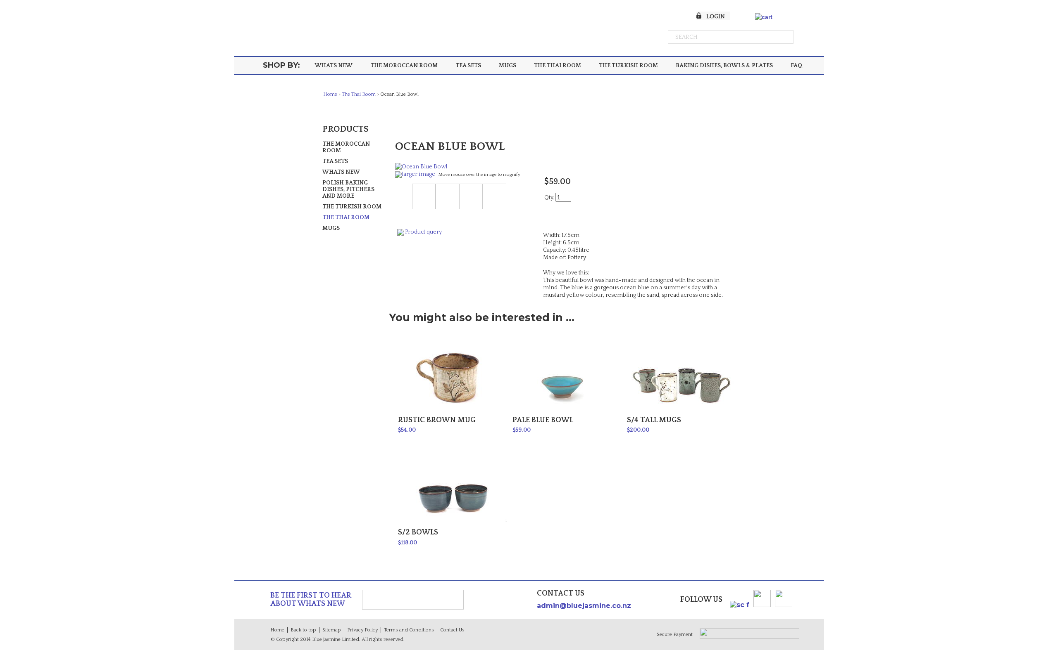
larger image (418, 174)
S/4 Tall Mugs (654, 420)
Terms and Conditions (409, 630)
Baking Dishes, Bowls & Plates (724, 65)
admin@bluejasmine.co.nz (584, 606)
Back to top (303, 630)
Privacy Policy (362, 630)
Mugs (507, 65)
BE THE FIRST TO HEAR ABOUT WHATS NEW (310, 599)
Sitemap (331, 630)
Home (330, 94)
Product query (423, 232)
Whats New (334, 65)
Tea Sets (468, 65)
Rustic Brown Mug (437, 420)
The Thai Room (557, 65)
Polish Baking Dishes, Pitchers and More (348, 189)
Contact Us (452, 630)
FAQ (796, 65)
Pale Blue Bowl (542, 420)
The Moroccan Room (404, 65)
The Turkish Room (628, 65)
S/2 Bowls (418, 532)
